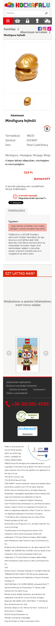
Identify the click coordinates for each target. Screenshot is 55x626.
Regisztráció (27, 21)
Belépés (37, 21)
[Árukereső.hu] (27, 421)
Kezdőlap (10, 29)
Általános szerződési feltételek (21, 386)
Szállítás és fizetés (18, 389)
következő (46, 353)
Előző (9, 353)
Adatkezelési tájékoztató (18, 382)
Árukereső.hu (27, 434)
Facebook (40, 29)
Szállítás (47, 21)
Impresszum (39, 389)
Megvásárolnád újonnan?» (32, 197)
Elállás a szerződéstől (17, 393)
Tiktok (49, 29)
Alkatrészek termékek (33, 32)
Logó (27, 5)
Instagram (44, 29)
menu (8, 21)
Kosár (17, 21)
